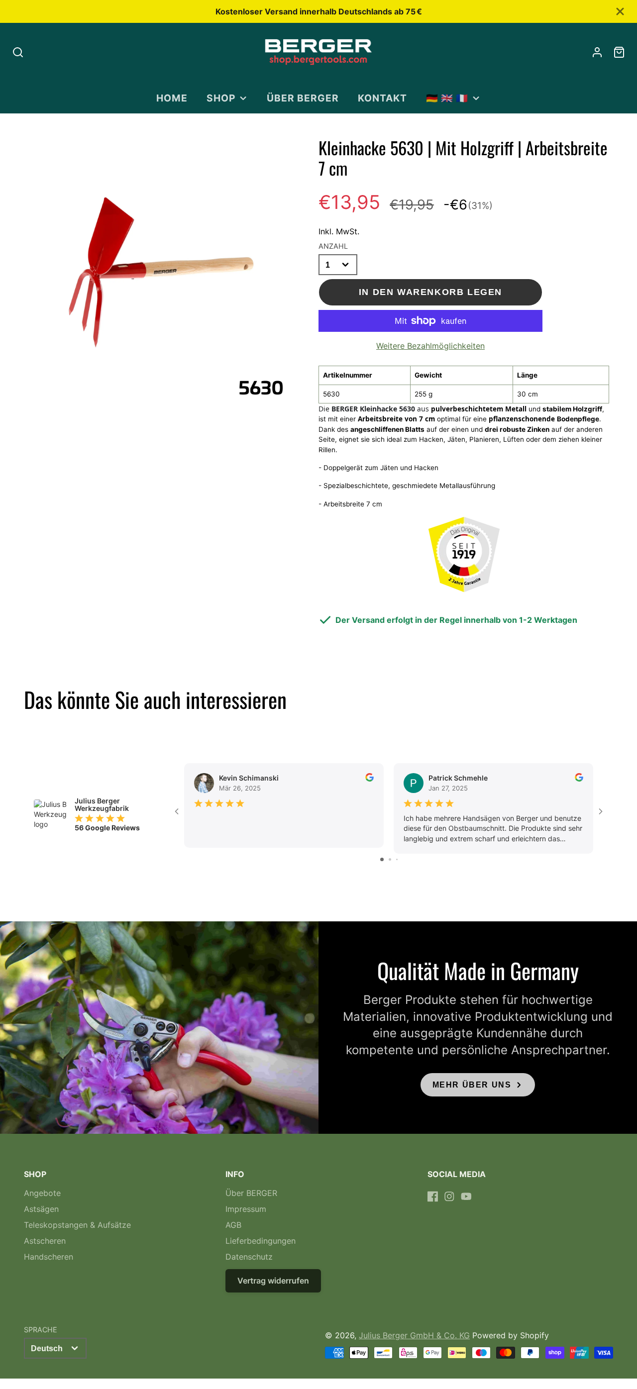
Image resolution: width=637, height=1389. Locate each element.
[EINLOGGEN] (597, 52)
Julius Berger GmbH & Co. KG (414, 1335)
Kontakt (382, 98)
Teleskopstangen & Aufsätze (77, 1225)
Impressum (245, 1209)
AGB (233, 1225)
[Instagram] (449, 1196)
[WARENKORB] (619, 52)
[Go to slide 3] (397, 859)
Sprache (40, 1329)
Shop (221, 98)
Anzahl (333, 246)
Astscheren (45, 1241)
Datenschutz (249, 1257)
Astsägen (41, 1209)
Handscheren (48, 1257)
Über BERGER (303, 98)
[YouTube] (466, 1196)
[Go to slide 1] (382, 859)
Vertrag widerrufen (273, 1281)
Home (172, 98)
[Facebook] (432, 1196)
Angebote (42, 1193)
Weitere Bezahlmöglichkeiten (430, 346)
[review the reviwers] (369, 779)
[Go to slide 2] (390, 859)
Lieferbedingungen (260, 1241)
